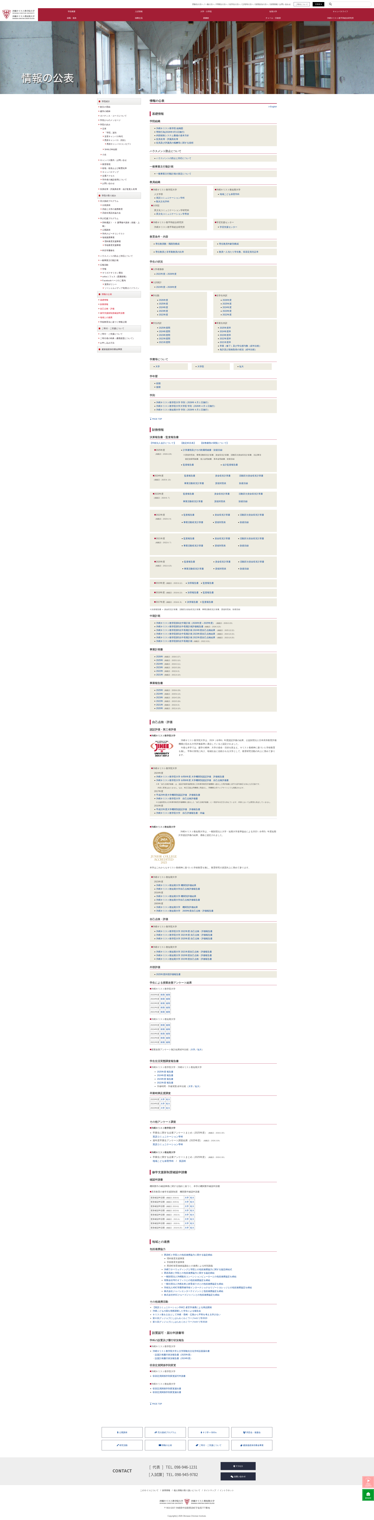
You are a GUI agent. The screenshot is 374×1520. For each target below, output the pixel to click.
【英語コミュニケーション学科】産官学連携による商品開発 (182, 1307)
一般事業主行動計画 (109, 260)
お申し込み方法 (107, 343)
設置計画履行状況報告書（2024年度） (173, 1358)
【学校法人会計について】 (163, 443)
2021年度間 (164, 342)
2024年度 (163, 307)
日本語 (318, 4)
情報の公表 (166, 1445)
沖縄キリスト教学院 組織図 (169, 128)
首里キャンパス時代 (113, 136)
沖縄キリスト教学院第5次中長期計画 (174, 641)
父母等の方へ (248, 4)
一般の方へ (210, 4)
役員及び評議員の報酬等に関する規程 (174, 142)
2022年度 (163, 314)
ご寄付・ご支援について (113, 328)
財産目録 (243, 483)
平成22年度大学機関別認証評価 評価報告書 (178, 809)
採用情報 (274, 4)
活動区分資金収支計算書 (251, 475)
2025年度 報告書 (165, 1071)
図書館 (206, 18)
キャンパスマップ (110, 172)
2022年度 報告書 (165, 1082)
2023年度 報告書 (165, 1079)
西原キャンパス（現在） (115, 140)
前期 (158, 383)
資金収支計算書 (223, 475)
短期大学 (273, 11)
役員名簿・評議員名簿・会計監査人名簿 (118, 189)
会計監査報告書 (230, 464)
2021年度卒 (225, 342)
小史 (104, 154)
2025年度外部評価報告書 (168, 974)
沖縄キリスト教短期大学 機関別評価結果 (176, 885)
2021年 (159, 674)
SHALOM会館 (110, 149)
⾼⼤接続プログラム (166, 1432)
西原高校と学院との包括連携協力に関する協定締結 (189, 1273)
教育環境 (106, 164)
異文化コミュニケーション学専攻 (172, 214)
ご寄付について (302, 4)
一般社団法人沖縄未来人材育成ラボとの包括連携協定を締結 (193, 1284)
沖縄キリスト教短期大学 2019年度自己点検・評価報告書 (184, 959)
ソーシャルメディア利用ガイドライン (121, 288)
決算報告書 (193, 583)
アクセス (239, 1466)
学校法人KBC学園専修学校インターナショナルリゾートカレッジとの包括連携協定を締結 (208, 1287)
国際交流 (139, 18)
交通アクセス (108, 176)
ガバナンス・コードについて (113, 116)
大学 (157, 366)
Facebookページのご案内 (114, 280)
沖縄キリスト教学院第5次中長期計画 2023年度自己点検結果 (185, 634)
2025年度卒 (225, 327)
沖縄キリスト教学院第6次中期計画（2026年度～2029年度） (185, 623)
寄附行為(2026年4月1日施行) (170, 132)
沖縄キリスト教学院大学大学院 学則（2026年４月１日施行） (186, 406)
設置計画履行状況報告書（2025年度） (173, 1354)
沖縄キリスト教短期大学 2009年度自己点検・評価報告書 (184, 911)
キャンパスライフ (340, 11)
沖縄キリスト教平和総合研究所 (340, 18)
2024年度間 (164, 331)
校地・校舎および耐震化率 (114, 168)
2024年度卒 (225, 331)
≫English (272, 107)
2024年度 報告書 (165, 1075)
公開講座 (106, 230)
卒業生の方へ (222, 4)
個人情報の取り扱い (187, 1490)
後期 (158, 387)
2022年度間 (164, 338)
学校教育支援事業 (112, 245)
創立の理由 (105, 107)
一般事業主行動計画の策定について (173, 173)
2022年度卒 (225, 338)
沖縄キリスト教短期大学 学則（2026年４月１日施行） (183, 409)
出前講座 (106, 205)
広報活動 (104, 265)
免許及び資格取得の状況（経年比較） (238, 349)
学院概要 (71, 11)
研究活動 (123, 1445)
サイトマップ (210, 1490)
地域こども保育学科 (229, 194)
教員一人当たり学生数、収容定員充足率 (238, 252)
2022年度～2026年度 (166, 274)
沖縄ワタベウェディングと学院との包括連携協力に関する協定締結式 (198, 1269)
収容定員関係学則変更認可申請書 (169, 1376)
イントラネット (227, 1490)
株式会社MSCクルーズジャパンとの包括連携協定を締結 (191, 1295)
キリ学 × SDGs (209, 1432)
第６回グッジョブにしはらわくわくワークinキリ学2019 (180, 1318)
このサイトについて (149, 1490)
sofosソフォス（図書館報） (115, 276)
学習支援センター (228, 227)
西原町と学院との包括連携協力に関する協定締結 (188, 1255)
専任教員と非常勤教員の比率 (169, 252)
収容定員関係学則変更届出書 (167, 1388)
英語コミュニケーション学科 (170, 198)
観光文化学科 (162, 201)
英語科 (183, 1161)
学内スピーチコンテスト (113, 233)
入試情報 (139, 11)
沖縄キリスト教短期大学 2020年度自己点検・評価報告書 (184, 955)
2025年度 (163, 303)
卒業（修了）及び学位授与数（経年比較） (240, 346)
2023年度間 (164, 335)
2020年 (159, 708)
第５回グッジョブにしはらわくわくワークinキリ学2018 (180, 1322)
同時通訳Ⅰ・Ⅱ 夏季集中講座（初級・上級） (121, 224)
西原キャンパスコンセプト (119, 144)
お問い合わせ (285, 4)
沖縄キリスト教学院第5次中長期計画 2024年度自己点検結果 (186, 630)
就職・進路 (71, 18)
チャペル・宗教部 (273, 18)
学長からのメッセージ (110, 120)
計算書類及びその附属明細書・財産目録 (202, 450)
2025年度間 (164, 327)
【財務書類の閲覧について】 (214, 443)
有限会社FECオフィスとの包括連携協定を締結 (187, 1280)
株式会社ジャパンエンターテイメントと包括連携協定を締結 (193, 1291)
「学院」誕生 (110, 132)
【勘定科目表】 (188, 443)
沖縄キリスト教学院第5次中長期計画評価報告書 (179, 626)
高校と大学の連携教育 (112, 209)
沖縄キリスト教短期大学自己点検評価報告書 (178, 889)
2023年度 (163, 311)
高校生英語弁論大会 (111, 213)
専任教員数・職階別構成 (167, 244)
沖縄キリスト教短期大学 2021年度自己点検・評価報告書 (184, 951)
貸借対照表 (220, 483)
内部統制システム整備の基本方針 (172, 135)
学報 (104, 269)
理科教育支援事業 (112, 241)
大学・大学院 (206, 11)
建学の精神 (105, 111)
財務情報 (104, 304)
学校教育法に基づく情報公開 (113, 322)
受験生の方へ (198, 4)
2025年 (159, 660)
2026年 (159, 656)
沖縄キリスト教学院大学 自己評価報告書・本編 (180, 813)
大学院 (200, 366)
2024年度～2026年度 (166, 287)
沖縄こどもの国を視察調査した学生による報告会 (177, 1311)
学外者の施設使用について (114, 179)
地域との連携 (106, 317)
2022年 (159, 671)
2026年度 (163, 300)
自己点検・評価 (107, 309)
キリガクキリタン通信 (112, 273)
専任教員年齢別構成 (229, 244)
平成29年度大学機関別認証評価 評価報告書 (178, 795)
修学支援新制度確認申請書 (112, 313)
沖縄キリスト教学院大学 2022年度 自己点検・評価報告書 (184, 931)
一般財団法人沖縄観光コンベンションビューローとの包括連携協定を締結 (200, 1276)
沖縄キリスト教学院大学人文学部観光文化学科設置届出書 (181, 1351)
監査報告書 (188, 464)
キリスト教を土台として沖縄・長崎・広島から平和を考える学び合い (187, 1314)
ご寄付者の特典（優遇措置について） (117, 338)
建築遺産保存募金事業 (112, 349)
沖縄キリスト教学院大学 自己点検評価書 (177, 798)
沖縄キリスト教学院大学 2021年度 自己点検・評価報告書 (184, 935)
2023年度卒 (225, 335)
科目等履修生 (108, 250)
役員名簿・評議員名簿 (167, 139)
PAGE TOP (156, 419)
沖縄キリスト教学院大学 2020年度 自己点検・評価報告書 (184, 938)
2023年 (159, 667)
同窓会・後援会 (253, 1432)
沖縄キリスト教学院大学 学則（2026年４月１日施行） (183, 402)
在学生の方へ (235, 4)
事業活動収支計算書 (194, 483)
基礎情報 (104, 300)
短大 (241, 366)
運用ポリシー (110, 284)
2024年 (159, 664)
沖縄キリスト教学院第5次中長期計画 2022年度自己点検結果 (185, 637)
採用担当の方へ (262, 4)
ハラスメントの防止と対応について (173, 158)
